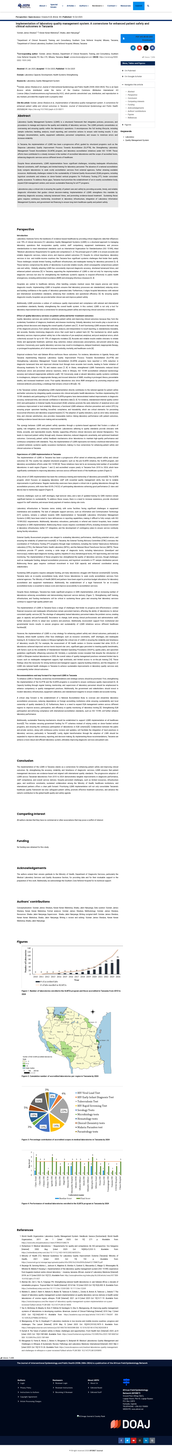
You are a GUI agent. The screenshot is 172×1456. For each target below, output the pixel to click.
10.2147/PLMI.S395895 (91, 1350)
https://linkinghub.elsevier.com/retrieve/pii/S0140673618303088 (48, 1328)
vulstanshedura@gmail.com (81, 57)
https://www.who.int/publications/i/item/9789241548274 (45, 1243)
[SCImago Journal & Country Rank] (91, 1416)
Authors (21, 1380)
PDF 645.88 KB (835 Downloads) (144, 38)
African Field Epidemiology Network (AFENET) (135, 1391)
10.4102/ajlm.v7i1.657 (31, 1279)
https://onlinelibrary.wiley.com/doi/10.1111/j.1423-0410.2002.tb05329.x (51, 1252)
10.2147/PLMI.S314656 (61, 1305)
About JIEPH (93, 1380)
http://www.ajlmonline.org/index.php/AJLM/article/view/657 (89, 1275)
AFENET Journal (96, 1450)
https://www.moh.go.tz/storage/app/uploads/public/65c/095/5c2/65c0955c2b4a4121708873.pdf (62, 1262)
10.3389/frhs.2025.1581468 (37, 1337)
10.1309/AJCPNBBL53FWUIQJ (34, 1318)
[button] (133, 48)
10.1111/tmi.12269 (78, 1288)
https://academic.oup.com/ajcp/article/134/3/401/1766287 (88, 1314)
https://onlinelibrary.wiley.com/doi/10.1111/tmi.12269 (44, 1288)
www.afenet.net (137, 1409)
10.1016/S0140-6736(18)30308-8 (94, 1328)
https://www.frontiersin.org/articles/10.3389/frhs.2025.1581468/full (90, 1334)
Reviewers (58, 1380)
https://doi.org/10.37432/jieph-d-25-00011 (46, 109)
